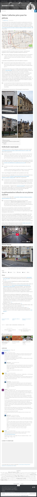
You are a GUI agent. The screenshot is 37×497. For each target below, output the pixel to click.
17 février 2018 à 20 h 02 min (11, 430)
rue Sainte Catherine (14, 324)
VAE (35, 478)
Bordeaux (20, 472)
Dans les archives (13, 473)
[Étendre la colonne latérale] (35, 11)
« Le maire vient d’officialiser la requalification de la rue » (14, 162)
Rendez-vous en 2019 (27, 222)
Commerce (7, 324)
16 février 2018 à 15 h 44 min (15, 415)
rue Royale (22, 477)
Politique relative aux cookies (24, 495)
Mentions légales (16, 483)
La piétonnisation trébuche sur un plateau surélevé (10, 141)
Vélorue (17, 480)
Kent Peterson (11, 474)
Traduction (21, 479)
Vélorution (21, 480)
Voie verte (9, 480)
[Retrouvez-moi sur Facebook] (34, 487)
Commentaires (6, 350)
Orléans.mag (3, 476)
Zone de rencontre (29, 480)
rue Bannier (13, 477)
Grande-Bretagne (4, 474)
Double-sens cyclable (20, 473)
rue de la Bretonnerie (18, 477)
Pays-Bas (19, 476)
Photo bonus (4, 142)
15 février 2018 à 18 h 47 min (15, 362)
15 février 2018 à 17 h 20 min (11, 352)
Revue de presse (8, 477)
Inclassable (19, 1)
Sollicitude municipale (6, 140)
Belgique (6, 472)
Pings (13, 350)
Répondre (6, 360)
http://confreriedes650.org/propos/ (10, 434)
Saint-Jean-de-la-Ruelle (27, 477)
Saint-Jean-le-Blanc (33, 477)
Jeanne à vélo (8, 5)
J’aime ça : (4, 143)
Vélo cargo (14, 480)
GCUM (33, 473)
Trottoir (31, 478)
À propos (27, 1)
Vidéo (23, 324)
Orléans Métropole (4, 1)
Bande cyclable (3, 472)
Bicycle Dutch (13, 472)
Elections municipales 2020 (27, 473)
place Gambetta (32, 476)
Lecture (15, 1)
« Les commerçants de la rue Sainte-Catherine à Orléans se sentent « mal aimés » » (17, 27)
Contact (23, 1)
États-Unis (34, 480)
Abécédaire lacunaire (15, 341)
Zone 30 (25, 480)
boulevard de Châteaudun (25, 472)
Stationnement (20, 324)
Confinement (7, 473)
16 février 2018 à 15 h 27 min (12, 389)
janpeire (6, 430)
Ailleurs (10, 1)
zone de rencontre (20, 185)
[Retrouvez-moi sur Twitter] (33, 487)
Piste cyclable (26, 476)
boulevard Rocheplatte (31, 472)
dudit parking (8, 70)
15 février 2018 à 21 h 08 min (15, 381)
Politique (4, 10)
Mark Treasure (21, 474)
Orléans (10, 324)
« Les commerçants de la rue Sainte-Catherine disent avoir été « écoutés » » (15, 150)
